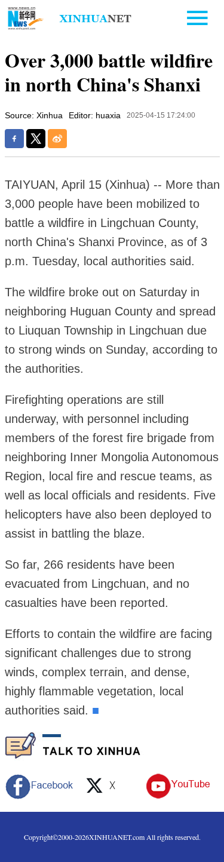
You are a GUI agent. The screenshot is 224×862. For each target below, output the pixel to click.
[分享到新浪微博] (57, 138)
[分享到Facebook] (14, 138)
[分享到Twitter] (35, 138)
